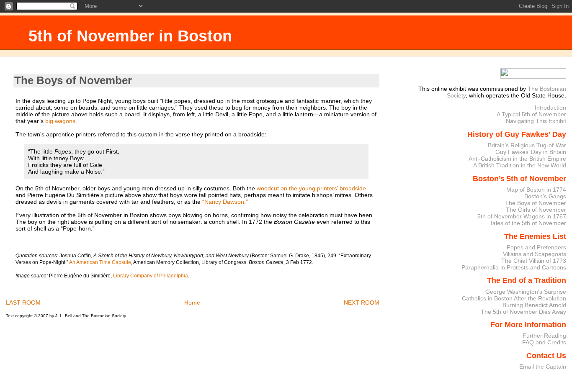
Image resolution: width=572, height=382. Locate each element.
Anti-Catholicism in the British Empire (517, 158)
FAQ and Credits (544, 342)
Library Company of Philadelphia (150, 276)
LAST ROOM (23, 302)
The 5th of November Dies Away (523, 311)
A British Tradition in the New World (519, 165)
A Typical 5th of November (531, 114)
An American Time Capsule (100, 262)
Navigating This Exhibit (536, 121)
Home (192, 302)
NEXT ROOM (361, 302)
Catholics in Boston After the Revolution (514, 298)
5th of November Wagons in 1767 (521, 216)
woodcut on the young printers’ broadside (311, 188)
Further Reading (544, 335)
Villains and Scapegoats (534, 254)
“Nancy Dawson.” (225, 201)
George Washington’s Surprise (525, 291)
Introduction (550, 107)
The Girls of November (536, 209)
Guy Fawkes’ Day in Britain (530, 152)
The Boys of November (73, 80)
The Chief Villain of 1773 (533, 260)
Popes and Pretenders (536, 247)
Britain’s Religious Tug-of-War (527, 145)
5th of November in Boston (130, 36)
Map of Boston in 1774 (536, 189)
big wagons (60, 121)
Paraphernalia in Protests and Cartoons (513, 267)
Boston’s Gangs (545, 196)
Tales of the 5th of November (528, 223)
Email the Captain (542, 366)
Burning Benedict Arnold (534, 305)
